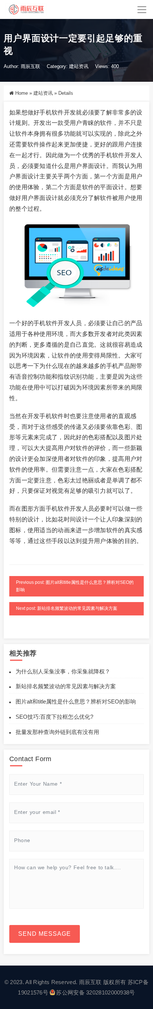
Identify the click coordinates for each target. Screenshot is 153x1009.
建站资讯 (78, 66)
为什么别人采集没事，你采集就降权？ (63, 671)
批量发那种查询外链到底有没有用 (57, 732)
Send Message (44, 934)
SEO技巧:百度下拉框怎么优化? (54, 717)
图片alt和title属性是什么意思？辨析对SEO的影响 (76, 701)
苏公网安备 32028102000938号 (95, 992)
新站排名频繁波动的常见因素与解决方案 (66, 686)
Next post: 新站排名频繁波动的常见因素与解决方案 (66, 608)
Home (21, 93)
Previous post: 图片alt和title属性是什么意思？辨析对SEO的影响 (75, 586)
